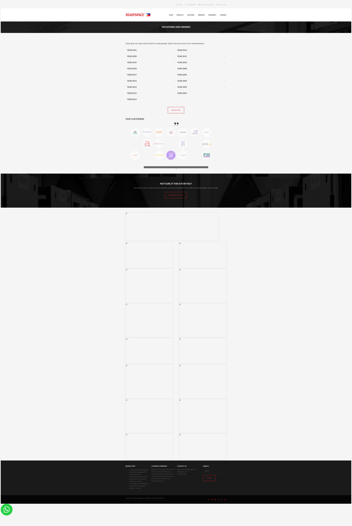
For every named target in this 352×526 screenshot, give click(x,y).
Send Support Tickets (207, 4)
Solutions (190, 15)
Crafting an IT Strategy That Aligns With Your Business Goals (138, 486)
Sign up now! (176, 110)
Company (223, 15)
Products (180, 15)
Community (212, 15)
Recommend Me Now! (176, 195)
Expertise (201, 15)
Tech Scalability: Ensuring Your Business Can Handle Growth (138, 479)
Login (180, 4)
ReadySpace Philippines (144, 498)
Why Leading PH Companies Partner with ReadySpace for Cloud (138, 472)
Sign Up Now (222, 4)
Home (171, 15)
